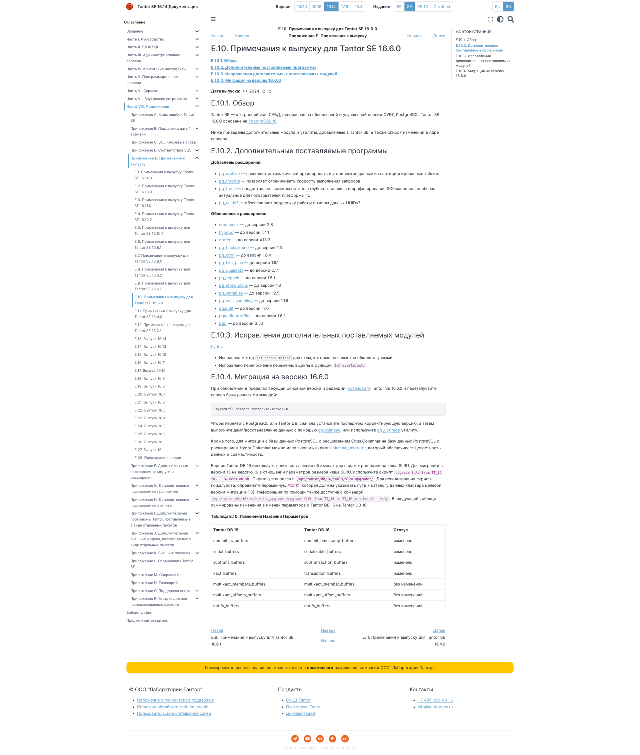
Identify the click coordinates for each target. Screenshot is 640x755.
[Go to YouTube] (307, 738)
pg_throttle (229, 181)
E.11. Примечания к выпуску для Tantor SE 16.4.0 (162, 314)
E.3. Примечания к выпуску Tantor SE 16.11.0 (164, 203)
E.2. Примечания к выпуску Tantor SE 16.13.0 (164, 189)
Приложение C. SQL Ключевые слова (163, 142)
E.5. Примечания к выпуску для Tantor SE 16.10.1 (162, 230)
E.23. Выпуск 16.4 (150, 418)
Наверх (242, 35)
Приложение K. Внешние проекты (160, 553)
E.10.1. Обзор (467, 40)
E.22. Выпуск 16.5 (150, 410)
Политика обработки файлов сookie (172, 706)
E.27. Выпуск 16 (148, 450)
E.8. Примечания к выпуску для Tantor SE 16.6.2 (162, 272)
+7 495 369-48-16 (435, 700)
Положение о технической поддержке (175, 700)
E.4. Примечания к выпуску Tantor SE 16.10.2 (164, 217)
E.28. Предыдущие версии (157, 458)
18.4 (358, 6)
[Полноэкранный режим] (490, 19)
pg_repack (229, 277)
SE (409, 6)
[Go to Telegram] (295, 738)
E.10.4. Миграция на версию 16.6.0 (246, 80)
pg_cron (226, 255)
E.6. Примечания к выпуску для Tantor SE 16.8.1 (162, 244)
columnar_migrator (348, 447)
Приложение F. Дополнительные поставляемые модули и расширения (159, 472)
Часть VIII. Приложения (147, 106)
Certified (442, 6)
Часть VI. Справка (142, 90)
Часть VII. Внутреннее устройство (156, 98)
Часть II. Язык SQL (142, 47)
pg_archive (229, 173)
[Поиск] (511, 19)
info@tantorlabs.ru (435, 706)
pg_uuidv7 (228, 202)
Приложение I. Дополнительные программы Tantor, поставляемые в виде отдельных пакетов (160, 519)
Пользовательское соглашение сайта (174, 713)
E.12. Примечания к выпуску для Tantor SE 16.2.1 (163, 327)
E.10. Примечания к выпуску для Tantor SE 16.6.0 (163, 300)
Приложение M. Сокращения (156, 574)
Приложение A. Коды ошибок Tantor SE (162, 117)
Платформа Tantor (304, 706)
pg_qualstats (231, 270)
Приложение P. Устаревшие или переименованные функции (158, 601)
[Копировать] (440, 408)
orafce (225, 239)
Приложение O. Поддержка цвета (160, 590)
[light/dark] (500, 19)
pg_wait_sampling (236, 300)
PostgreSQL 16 (262, 121)
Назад (217, 35)
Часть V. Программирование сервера (152, 79)
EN (497, 6)
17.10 (345, 6)
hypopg (226, 232)
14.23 (302, 6)
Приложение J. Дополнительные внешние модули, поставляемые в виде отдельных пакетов (160, 539)
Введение (134, 31)
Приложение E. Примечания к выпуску (157, 161)
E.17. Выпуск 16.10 (150, 370)
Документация (300, 713)
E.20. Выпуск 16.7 (149, 394)
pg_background (234, 247)
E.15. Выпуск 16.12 (150, 354)
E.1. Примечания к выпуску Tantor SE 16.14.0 (164, 175)
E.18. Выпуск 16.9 (149, 378)
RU (508, 6)
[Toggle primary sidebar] (213, 19)
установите (359, 388)
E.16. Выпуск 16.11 (150, 362)
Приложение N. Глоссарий (154, 582)
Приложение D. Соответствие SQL (160, 150)
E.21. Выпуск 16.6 (149, 402)
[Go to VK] (320, 738)
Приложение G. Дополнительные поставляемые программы (159, 488)
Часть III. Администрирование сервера (153, 58)
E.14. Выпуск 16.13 (150, 346)
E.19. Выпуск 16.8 (149, 386)
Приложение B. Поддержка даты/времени (160, 131)
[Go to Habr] (332, 738)
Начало (414, 35)
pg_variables (231, 293)
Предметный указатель (147, 620)
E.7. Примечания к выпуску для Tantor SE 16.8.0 (161, 258)
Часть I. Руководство (145, 39)
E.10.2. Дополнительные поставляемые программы (479, 47)
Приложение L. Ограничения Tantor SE (161, 564)
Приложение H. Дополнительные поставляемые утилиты (159, 502)
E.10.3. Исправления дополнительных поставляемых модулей (483, 61)
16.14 (331, 6)
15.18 (317, 6)
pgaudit (226, 308)
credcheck (229, 224)
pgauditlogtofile (234, 315)
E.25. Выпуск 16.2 (150, 434)
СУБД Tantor (298, 700)
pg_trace (227, 188)
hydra (216, 346)
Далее (439, 35)
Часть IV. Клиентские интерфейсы (156, 69)
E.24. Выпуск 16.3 (150, 426)
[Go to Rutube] (345, 738)
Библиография (139, 612)
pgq (222, 323)
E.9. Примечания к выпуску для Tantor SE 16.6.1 (162, 286)
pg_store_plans (233, 285)
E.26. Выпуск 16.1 (149, 442)
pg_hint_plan (231, 262)
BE (399, 6)
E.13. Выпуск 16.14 (150, 338)
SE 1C (422, 6)
